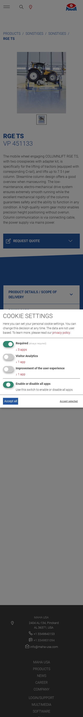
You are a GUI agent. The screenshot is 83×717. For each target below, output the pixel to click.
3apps (21, 349)
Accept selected (69, 401)
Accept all (10, 401)
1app (20, 362)
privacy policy (61, 332)
